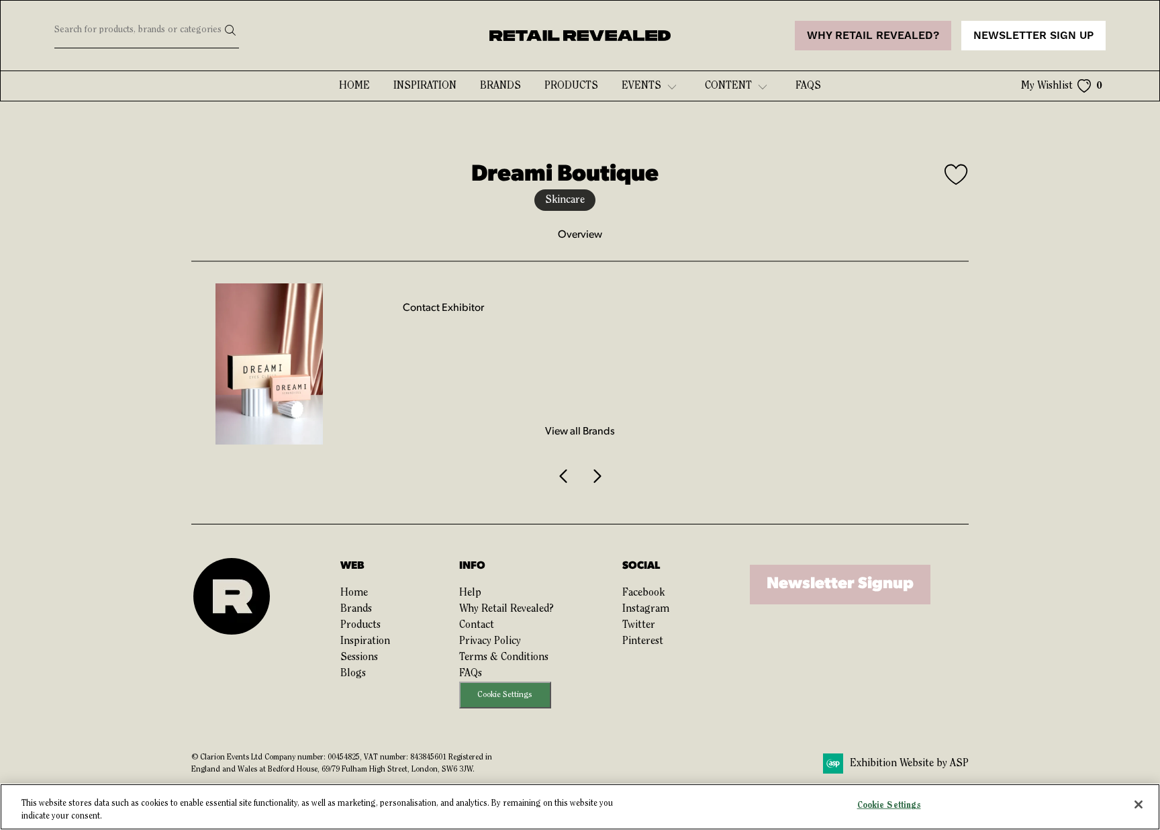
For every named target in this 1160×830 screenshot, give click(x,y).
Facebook (643, 593)
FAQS (808, 86)
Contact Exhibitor (443, 308)
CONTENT (728, 86)
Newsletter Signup (840, 584)
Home (354, 86)
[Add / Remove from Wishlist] (957, 176)
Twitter (638, 625)
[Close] (1138, 804)
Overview (580, 235)
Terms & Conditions (503, 657)
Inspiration (424, 86)
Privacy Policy (490, 641)
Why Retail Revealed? (506, 609)
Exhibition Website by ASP (909, 763)
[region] (580, 807)
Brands (500, 86)
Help (470, 593)
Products (571, 86)
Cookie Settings (504, 694)
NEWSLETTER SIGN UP (1033, 35)
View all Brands (580, 431)
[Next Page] (596, 476)
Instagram (645, 609)
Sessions (359, 657)
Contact (476, 625)
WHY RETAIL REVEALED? (873, 35)
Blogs (353, 673)
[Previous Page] (563, 476)
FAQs (470, 673)
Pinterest (642, 641)
